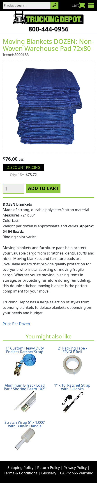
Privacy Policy (75, 467)
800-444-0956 (48, 29)
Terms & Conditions (20, 473)
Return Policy (48, 467)
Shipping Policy (20, 467)
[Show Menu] (90, 5)
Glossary (48, 473)
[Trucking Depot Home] (48, 17)
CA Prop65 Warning (76, 473)
